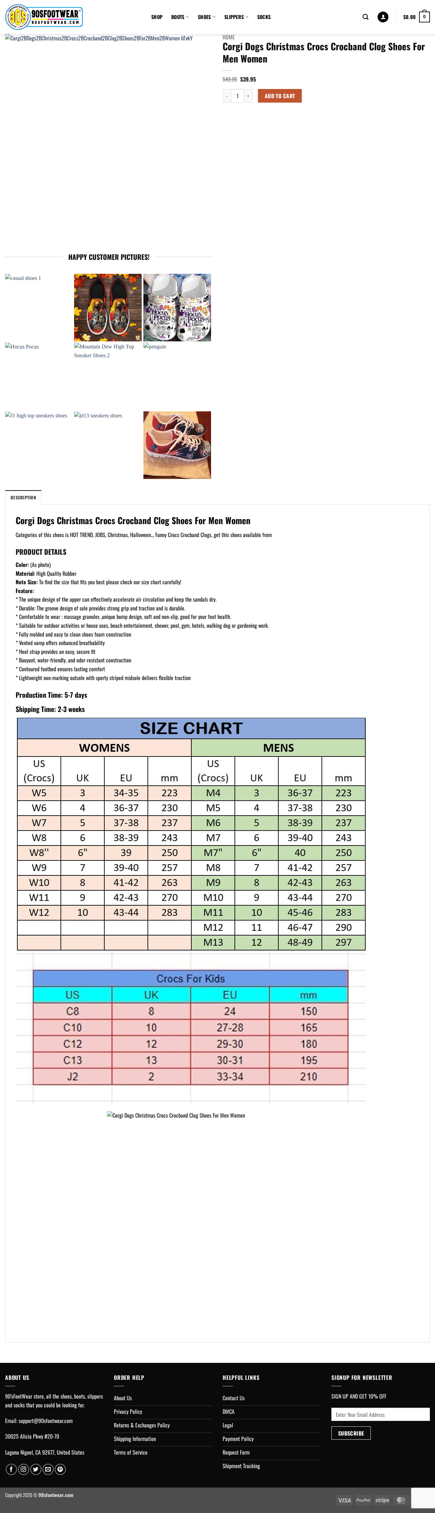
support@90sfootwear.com (46, 1421)
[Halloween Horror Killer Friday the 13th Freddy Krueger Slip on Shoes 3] (108, 307)
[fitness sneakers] (177, 445)
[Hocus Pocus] (39, 376)
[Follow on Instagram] (23, 1469)
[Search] (365, 17)
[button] (383, 17)
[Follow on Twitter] (35, 1469)
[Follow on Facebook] (11, 1469)
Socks (264, 16)
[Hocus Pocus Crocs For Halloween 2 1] (177, 307)
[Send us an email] (48, 1469)
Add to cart (280, 96)
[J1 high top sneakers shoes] (39, 445)
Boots (177, 16)
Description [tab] (23, 497)
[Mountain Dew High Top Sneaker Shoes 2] (108, 376)
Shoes (204, 16)
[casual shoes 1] (39, 307)
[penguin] (177, 376)
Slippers (234, 16)
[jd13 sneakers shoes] (108, 445)
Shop (156, 16)
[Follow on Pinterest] (60, 1469)
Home (229, 37)
